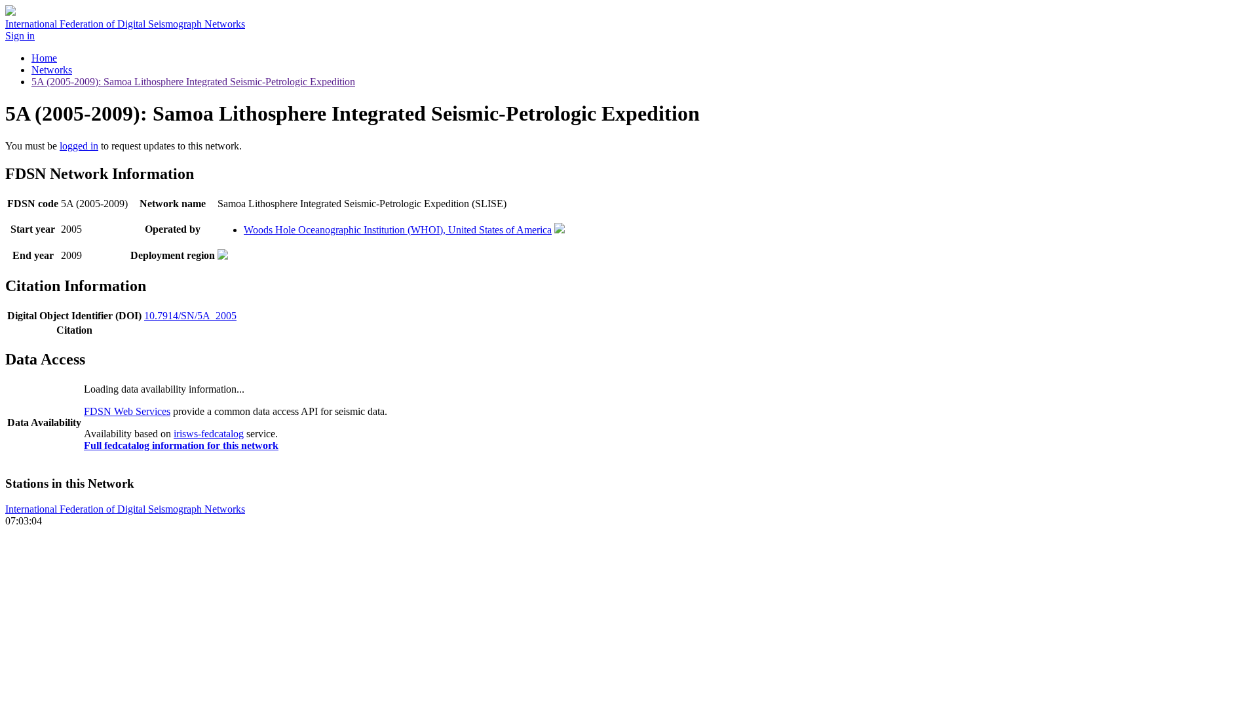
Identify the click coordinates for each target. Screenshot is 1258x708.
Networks (51, 69)
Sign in (20, 35)
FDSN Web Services (127, 411)
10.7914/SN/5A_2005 (190, 315)
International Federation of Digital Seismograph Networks (125, 509)
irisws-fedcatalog (209, 433)
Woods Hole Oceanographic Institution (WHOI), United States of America (398, 229)
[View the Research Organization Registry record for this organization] (559, 229)
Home (44, 58)
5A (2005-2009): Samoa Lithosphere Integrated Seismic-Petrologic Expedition (193, 81)
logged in (79, 145)
